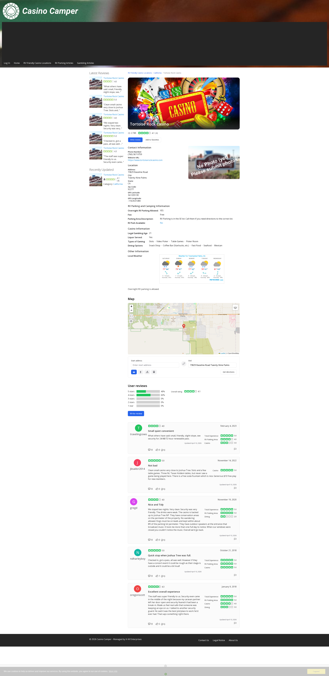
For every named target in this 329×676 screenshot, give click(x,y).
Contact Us (203, 640)
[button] (183, 326)
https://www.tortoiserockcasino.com (145, 160)
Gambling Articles (85, 63)
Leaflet (222, 353)
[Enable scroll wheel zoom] (131, 321)
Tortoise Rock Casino (113, 78)
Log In (7, 63)
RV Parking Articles (64, 63)
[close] (165, 666)
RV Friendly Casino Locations (37, 63)
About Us (233, 640)
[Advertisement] (164, 41)
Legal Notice (219, 640)
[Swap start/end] (183, 363)
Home (17, 63)
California (158, 73)
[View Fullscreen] (131, 316)
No (161, 222)
